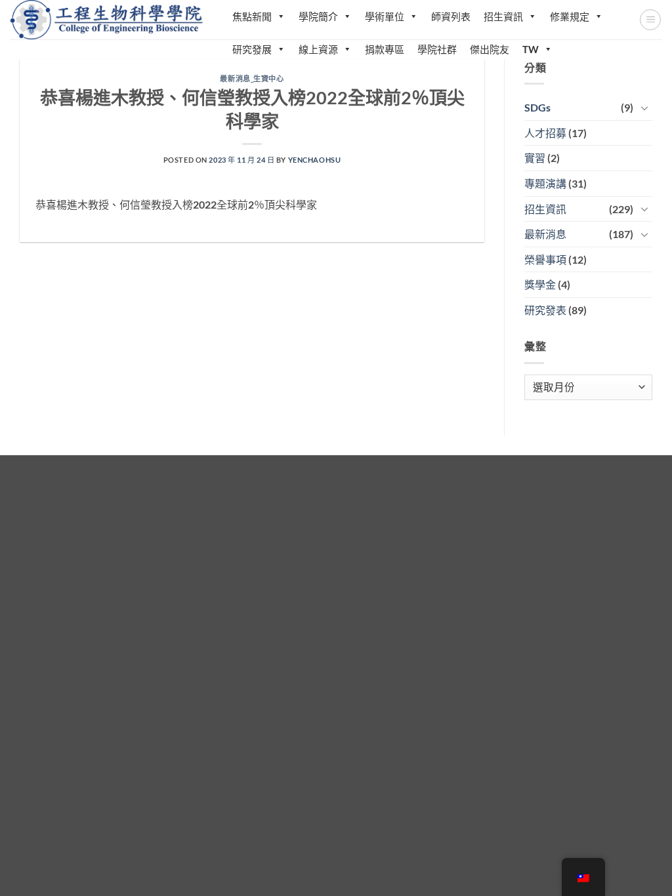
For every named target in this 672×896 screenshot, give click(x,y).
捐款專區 (384, 49)
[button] (650, 19)
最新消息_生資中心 (252, 78)
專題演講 (545, 183)
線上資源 (318, 49)
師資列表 (451, 16)
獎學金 (540, 284)
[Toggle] (644, 107)
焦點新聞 (252, 16)
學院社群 (437, 49)
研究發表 (545, 310)
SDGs (537, 107)
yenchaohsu (314, 159)
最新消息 (545, 234)
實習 (534, 158)
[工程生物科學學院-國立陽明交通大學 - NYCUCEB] (108, 19)
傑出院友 (489, 49)
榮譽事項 (545, 259)
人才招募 (545, 133)
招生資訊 (503, 16)
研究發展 (252, 49)
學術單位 (384, 16)
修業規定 (569, 16)
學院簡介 (318, 16)
